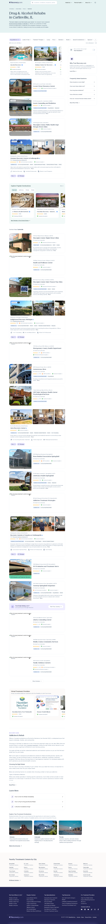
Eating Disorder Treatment (50, 898)
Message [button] (22, 176)
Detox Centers (30, 899)
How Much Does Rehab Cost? (69, 905)
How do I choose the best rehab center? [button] (80, 98)
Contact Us (84, 903)
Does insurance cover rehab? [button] (77, 82)
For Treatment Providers (87, 895)
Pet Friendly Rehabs (31, 909)
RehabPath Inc (72, 917)
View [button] (12, 176)
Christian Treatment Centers (51, 911)
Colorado (37, 837)
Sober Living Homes (31, 903)
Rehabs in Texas (13, 903)
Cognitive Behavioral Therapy (34, 901)
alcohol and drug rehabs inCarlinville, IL (19, 23)
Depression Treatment (49, 899)
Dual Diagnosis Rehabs (49, 905)
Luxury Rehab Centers (32, 898)
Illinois (24, 8)
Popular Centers (31, 895)
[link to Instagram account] (95, 909)
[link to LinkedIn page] (85, 909)
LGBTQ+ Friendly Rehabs (33, 905)
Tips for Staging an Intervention (70, 903)
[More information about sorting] (96, 43)
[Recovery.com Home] (15, 2)
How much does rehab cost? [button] (77, 86)
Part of (18, 160)
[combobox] (44, 2)
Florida (27, 190)
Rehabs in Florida (13, 898)
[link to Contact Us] (81, 909)
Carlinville (20, 229)
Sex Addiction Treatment (50, 909)
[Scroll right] (95, 39)
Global (32, 190)
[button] (19, 42)
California (21, 190)
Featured (14, 190)
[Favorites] (95, 2)
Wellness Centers (31, 907)
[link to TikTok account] (91, 909)
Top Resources (66, 895)
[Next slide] (61, 61)
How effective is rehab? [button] (76, 94)
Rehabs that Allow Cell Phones (34, 911)
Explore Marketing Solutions (88, 899)
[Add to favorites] (29, 80)
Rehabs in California (14, 899)
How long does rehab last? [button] (77, 90)
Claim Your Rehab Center (87, 898)
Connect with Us (85, 907)
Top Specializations (49, 895)
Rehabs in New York (14, 901)
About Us (83, 901)
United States (18, 8)
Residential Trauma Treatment (51, 907)
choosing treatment (32, 745)
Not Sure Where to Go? (15, 895)
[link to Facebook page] (98, 909)
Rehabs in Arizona (13, 905)
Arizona (12, 837)
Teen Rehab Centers (49, 903)
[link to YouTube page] (88, 909)
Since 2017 (89, 65)
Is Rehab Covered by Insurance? (69, 901)
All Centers (11, 8)
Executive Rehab (48, 901)
